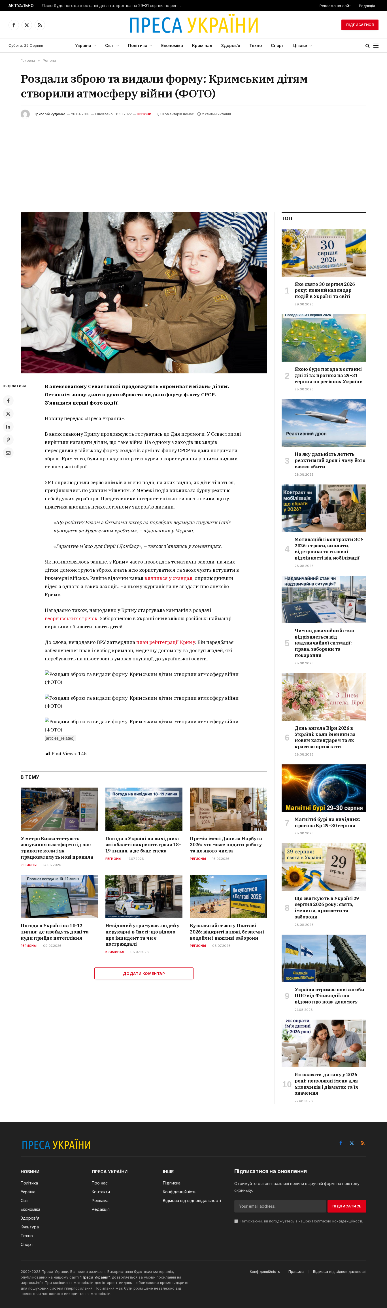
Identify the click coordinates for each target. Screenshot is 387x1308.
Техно (255, 45)
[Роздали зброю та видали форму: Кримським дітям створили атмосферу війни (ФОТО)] (144, 292)
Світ (109, 45)
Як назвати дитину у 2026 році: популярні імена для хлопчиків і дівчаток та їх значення (326, 1084)
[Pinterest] (8, 439)
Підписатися (360, 25)
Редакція (367, 5)
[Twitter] (8, 413)
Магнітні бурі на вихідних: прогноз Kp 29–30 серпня (327, 822)
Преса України (95, 1277)
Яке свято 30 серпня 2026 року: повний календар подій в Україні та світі (325, 290)
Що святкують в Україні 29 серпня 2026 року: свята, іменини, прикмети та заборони (327, 908)
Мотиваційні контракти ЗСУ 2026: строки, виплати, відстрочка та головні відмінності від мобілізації (329, 549)
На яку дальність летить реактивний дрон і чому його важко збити (330, 460)
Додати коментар (144, 973)
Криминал (114, 952)
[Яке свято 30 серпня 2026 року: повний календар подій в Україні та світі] (324, 253)
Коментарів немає (178, 114)
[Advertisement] (193, 161)
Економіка (172, 45)
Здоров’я (230, 45)
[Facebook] (8, 400)
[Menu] (376, 45)
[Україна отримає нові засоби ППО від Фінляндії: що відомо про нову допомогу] (324, 958)
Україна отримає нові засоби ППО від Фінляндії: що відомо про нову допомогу (329, 996)
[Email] (8, 452)
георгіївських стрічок (71, 618)
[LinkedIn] (8, 426)
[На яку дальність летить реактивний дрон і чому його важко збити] (324, 423)
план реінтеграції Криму (165, 642)
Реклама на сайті (336, 5)
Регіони (144, 114)
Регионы (29, 865)
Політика (137, 45)
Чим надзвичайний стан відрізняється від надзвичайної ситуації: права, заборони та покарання (324, 643)
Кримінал (202, 45)
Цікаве (300, 45)
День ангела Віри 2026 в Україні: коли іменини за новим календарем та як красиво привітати (325, 737)
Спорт (277, 45)
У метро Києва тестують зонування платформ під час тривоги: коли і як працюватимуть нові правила (57, 848)
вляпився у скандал (168, 578)
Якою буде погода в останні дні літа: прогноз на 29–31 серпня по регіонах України (113, 5)
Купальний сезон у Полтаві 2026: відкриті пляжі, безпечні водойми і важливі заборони (227, 932)
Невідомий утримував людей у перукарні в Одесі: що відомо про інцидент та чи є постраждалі (142, 935)
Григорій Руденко (50, 114)
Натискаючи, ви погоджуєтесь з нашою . (301, 1221)
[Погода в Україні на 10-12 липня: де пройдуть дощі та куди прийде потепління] (59, 896)
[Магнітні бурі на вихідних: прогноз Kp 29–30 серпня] (324, 788)
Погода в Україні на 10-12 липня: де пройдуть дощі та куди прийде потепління (55, 932)
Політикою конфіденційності (337, 1221)
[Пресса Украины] (193, 25)
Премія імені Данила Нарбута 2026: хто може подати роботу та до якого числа (226, 845)
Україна (83, 45)
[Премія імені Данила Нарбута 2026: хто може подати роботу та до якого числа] (228, 809)
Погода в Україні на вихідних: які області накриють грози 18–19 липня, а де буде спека (143, 845)
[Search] (367, 45)
